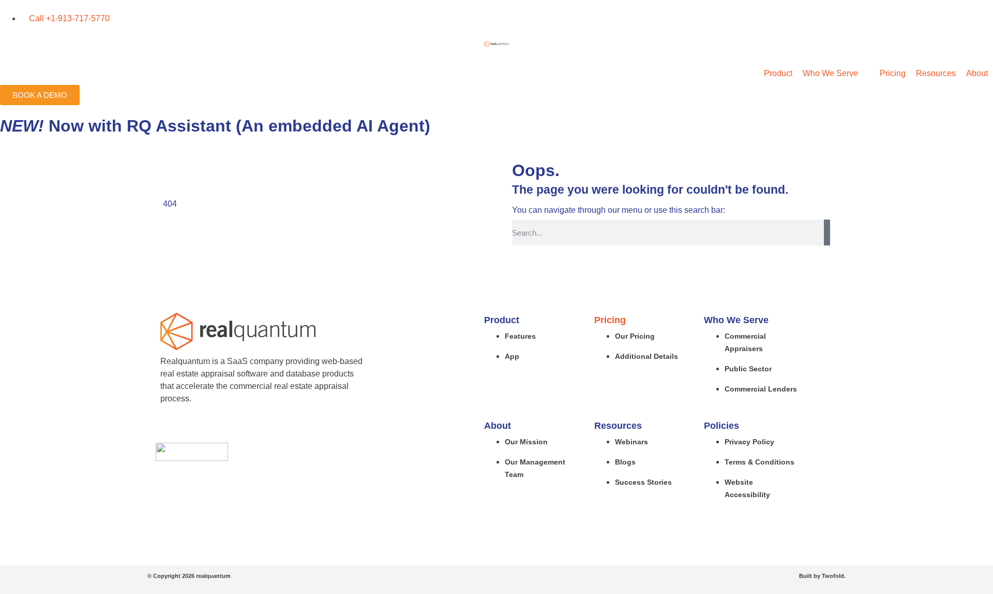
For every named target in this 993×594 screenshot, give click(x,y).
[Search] (827, 232)
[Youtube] (229, 426)
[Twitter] (189, 426)
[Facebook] (169, 426)
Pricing (610, 320)
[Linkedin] (209, 426)
